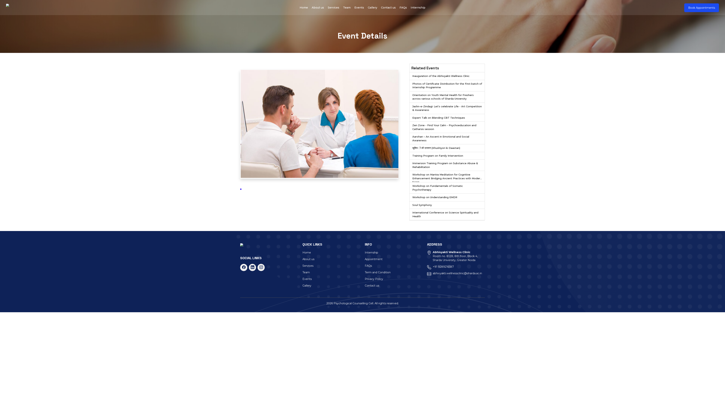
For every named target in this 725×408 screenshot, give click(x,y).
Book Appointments (701, 7)
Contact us (388, 7)
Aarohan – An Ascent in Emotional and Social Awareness (440, 138)
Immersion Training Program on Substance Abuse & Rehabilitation (445, 165)
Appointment (374, 259)
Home (304, 7)
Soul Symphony (422, 204)
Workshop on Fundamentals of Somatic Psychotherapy (437, 187)
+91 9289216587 (443, 266)
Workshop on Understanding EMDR (434, 197)
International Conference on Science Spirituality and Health (445, 214)
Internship (418, 7)
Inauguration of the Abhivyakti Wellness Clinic (441, 75)
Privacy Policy (374, 279)
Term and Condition (378, 272)
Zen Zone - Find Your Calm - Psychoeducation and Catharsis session (444, 127)
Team (347, 7)
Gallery (372, 7)
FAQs (403, 7)
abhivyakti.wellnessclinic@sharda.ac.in (457, 273)
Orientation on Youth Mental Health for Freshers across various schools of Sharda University (443, 97)
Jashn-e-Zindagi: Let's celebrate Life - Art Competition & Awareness (447, 108)
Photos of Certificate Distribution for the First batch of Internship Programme (447, 85)
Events (359, 7)
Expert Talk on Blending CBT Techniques (438, 117)
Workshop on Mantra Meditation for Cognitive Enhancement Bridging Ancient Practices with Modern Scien (447, 177)
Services (333, 7)
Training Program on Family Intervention (437, 155)
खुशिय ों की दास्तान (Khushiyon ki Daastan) (436, 147)
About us (318, 7)
